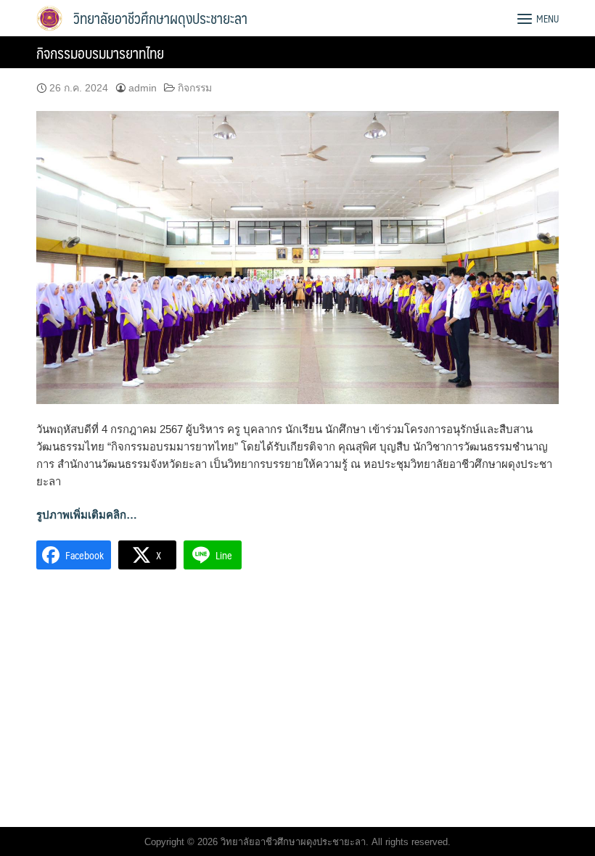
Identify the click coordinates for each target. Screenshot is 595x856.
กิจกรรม (195, 88)
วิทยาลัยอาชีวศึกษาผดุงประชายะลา (160, 18)
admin (142, 88)
